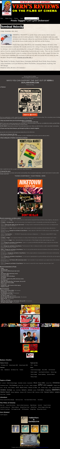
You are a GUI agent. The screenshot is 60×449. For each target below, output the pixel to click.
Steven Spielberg (42, 374)
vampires (57, 392)
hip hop (5, 387)
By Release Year (14, 369)
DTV (32, 365)
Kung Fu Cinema (47, 405)
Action (8, 68)
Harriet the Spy (4, 298)
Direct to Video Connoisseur (23, 405)
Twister (2, 299)
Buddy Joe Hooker (9, 61)
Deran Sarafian (51, 61)
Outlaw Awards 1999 (13, 365)
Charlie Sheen (20, 61)
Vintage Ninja (33, 409)
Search (21, 18)
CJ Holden (3, 222)
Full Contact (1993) (5, 274)
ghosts (1, 387)
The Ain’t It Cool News (5, 409)
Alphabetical (7, 369)
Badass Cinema (8, 18)
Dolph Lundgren (34, 372)
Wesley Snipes (34, 376)
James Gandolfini (6, 63)
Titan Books (40, 399)
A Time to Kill (3, 284)
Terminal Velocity (12, 26)
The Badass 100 (4, 365)
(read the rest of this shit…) (25, 57)
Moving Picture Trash (24, 407)
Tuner (10, 228)
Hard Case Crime (19, 399)
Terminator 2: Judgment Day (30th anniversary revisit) (12, 278)
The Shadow (3, 277)
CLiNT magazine (3, 414)
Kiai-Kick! (40, 405)
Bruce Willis (44, 369)
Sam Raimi (18, 390)
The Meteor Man (10, 222)
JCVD (17, 387)
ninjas (50, 387)
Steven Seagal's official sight (44, 407)
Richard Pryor (34, 407)
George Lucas (57, 385)
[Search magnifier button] (38, 18)
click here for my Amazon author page (30, 121)
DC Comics (26, 385)
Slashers (36, 365)
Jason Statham (11, 387)
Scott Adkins (40, 390)
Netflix (39, 387)
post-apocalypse (56, 387)
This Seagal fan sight (15, 409)
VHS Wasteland (25, 409)
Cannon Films (49, 383)
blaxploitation (30, 383)
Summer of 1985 (30, 392)
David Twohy (42, 61)
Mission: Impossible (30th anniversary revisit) (10, 297)
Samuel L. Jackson (27, 390)
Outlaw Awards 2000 (23, 365)
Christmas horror (4, 385)
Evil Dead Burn (9, 234)
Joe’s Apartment (4, 280)
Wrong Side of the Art (41, 409)
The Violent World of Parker (30, 399)
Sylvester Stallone (51, 374)
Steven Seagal (34, 374)
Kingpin (11, 219)
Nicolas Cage (53, 372)
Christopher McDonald (31, 61)
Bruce (35, 383)
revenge (9, 390)
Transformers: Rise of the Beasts (8, 276)
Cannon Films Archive (10, 405)
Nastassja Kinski (41, 63)
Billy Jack (2, 405)
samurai (34, 390)
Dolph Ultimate (33, 405)
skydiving (50, 63)
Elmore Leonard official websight (7, 399)
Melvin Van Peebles (30, 63)
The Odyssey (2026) (5, 295)
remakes (3, 390)
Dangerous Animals (5, 286)
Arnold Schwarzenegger (36, 369)
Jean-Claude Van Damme (44, 372)
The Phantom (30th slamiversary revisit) (18, 259)
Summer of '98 (23, 392)
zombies (8, 394)
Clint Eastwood (52, 369)
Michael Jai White (32, 387)
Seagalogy (48, 390)
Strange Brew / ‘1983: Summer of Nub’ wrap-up (11, 285)
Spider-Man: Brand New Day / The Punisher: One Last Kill (13, 281)
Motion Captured (15, 407)
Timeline (21, 369)
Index (2, 369)
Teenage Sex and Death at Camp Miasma (18, 230)
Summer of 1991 (39, 392)
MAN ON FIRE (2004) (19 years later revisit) (14, 224)
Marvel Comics (23, 387)
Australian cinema (22, 383)
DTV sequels (48, 385)
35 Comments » (21, 68)
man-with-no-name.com (5, 407)
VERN (2, 249)
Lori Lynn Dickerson (17, 63)
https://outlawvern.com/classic (42, 447)
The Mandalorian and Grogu (6, 293)
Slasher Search (5, 392)
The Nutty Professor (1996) (6, 302)
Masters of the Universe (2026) (7, 282)
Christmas (56, 383)
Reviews (16, 18)
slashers (56, 389)
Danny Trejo (20, 385)
